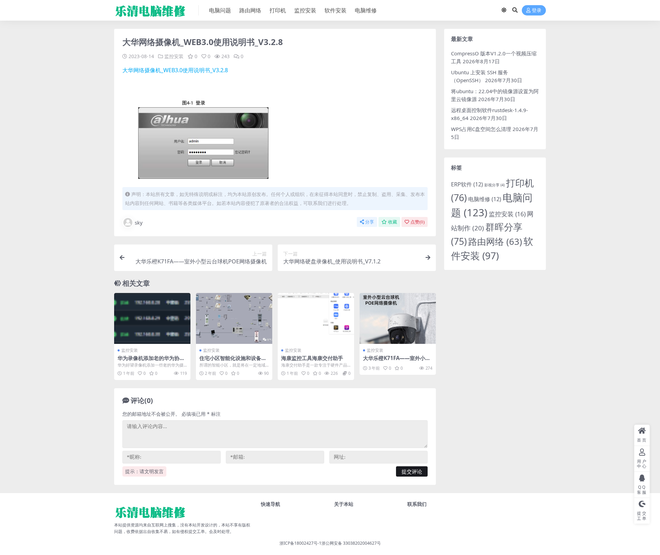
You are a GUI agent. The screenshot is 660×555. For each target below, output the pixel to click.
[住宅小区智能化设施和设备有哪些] (234, 318)
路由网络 (250, 10)
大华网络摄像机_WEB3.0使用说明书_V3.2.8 (175, 70)
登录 (536, 10)
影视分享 (494, 185)
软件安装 (335, 10)
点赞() (417, 222)
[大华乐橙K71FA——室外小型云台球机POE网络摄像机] (398, 318)
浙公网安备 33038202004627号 (351, 543)
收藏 (392, 222)
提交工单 (196, 531)
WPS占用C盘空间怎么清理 (481, 129)
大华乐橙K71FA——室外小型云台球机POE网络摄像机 (396, 361)
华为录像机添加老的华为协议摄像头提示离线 (151, 361)
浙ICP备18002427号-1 (300, 543)
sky (139, 222)
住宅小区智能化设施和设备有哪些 (232, 361)
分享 (369, 222)
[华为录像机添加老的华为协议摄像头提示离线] (152, 318)
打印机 (278, 10)
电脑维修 (366, 10)
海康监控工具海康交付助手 (312, 358)
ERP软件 (467, 184)
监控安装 (305, 10)
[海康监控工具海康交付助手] (316, 318)
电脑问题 (220, 10)
